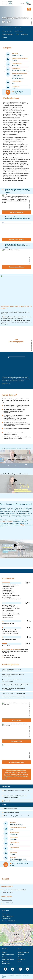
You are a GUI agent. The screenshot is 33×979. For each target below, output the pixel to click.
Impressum (18, 975)
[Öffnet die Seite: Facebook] (5, 969)
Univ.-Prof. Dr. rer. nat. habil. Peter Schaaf (14, 889)
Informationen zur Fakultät (11, 812)
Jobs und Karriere (7, 957)
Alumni (19, 957)
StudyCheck (8, 317)
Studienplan (7, 801)
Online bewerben (16, 720)
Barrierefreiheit (26, 975)
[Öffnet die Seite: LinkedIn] (27, 969)
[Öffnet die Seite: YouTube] (12, 969)
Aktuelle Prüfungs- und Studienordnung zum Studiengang (16, 791)
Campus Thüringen (7, 521)
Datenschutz (11, 975)
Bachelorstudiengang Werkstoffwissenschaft (16, 816)
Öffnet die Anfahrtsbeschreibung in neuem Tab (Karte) (15, 924)
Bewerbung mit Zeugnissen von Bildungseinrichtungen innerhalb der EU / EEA (17, 218)
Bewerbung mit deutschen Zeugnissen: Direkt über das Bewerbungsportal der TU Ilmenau (17, 191)
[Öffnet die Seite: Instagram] (20, 969)
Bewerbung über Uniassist (16, 239)
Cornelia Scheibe (7, 900)
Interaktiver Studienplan (11, 808)
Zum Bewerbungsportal (16, 212)
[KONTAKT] (29, 9)
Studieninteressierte (23, 952)
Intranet (4, 952)
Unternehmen (21, 959)
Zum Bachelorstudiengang (16, 762)
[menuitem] (9, 952)
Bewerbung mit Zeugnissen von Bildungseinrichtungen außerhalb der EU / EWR (17, 246)
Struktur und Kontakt (8, 954)
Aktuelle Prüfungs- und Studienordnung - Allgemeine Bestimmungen (15, 796)
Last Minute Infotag (16, 741)
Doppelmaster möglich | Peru (18, 92)
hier (23, 525)
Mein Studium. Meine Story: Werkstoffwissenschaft (14, 474)
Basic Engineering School (20, 863)
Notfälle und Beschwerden (6, 962)
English (10, 3)
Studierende (21, 954)
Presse (19, 961)
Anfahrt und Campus (8, 959)
